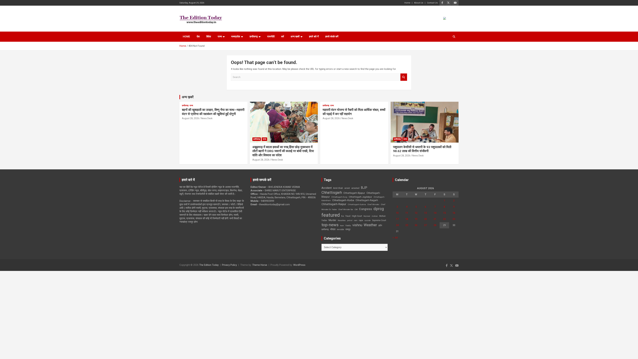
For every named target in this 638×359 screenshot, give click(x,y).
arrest (347, 188)
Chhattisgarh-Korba (343, 200)
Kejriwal (367, 216)
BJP (364, 188)
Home (407, 2)
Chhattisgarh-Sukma (357, 204)
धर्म (282, 36)
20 (425, 219)
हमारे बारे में (314, 36)
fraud (347, 216)
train (342, 226)
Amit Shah (338, 188)
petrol (349, 220)
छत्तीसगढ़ (254, 36)
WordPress (299, 264)
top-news (330, 224)
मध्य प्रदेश (340, 230)
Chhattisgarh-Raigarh (367, 200)
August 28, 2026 (190, 118)
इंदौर (380, 225)
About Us (418, 2)
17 (397, 219)
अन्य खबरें (295, 36)
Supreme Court (379, 220)
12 (416, 212)
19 (416, 219)
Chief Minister (373, 204)
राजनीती (270, 36)
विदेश (208, 36)
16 (454, 212)
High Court (357, 216)
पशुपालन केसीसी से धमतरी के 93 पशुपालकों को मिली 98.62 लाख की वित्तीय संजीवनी (422, 149)
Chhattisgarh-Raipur (333, 204)
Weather (370, 225)
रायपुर (347, 229)
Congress (365, 209)
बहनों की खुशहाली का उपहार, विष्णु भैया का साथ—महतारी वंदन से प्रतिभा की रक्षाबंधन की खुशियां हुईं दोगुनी (213, 112)
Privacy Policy (229, 264)
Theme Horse (259, 264)
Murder (332, 220)
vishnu (357, 225)
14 (435, 212)
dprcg (378, 208)
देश (198, 36)
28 (435, 225)
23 (454, 219)
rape (361, 220)
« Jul (395, 237)
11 (406, 212)
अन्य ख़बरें (188, 97)
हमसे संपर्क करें (331, 36)
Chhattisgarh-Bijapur (354, 193)
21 (435, 219)
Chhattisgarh (331, 192)
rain (355, 220)
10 (397, 212)
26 (416, 225)
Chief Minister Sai (345, 209)
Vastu (348, 225)
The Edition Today (209, 264)
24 (397, 225)
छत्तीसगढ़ (325, 229)
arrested (355, 188)
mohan (375, 216)
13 (425, 212)
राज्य (220, 36)
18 (406, 219)
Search (403, 77)
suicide (368, 220)
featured (330, 215)
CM (356, 209)
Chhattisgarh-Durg (339, 197)
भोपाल (332, 229)
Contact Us (432, 2)
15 (444, 212)
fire (342, 216)
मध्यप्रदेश (235, 36)
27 (425, 225)
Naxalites (342, 220)
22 (444, 219)
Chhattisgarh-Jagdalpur (360, 196)
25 (406, 225)
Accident (326, 187)
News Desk (207, 118)
